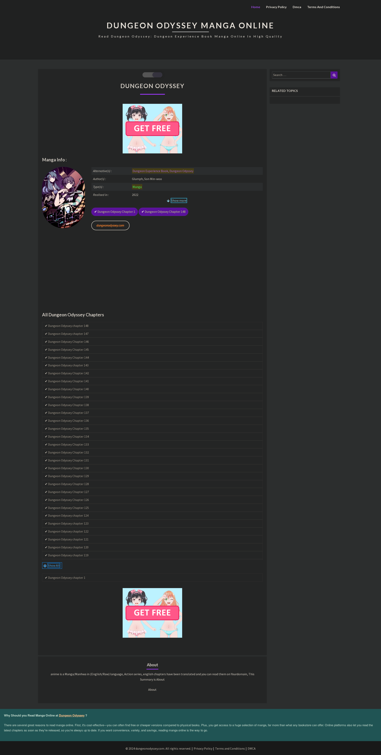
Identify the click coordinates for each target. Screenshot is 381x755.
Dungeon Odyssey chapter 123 (68, 523)
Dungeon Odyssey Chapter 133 (68, 444)
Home (255, 7)
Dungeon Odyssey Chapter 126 (68, 500)
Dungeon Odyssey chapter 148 (165, 212)
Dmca (297, 7)
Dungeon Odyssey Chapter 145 (68, 349)
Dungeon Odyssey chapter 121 (68, 539)
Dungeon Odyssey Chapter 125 (68, 508)
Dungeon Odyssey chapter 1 (116, 212)
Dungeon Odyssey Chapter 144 (68, 357)
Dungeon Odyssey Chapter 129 (68, 476)
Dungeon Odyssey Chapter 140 (68, 389)
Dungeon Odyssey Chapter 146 (68, 342)
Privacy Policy (276, 7)
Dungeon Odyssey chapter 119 (68, 555)
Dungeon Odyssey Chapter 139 (68, 397)
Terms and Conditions (323, 7)
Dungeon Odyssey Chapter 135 (68, 428)
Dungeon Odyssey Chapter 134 (68, 436)
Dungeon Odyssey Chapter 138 (68, 405)
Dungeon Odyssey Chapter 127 (68, 492)
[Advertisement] (152, 274)
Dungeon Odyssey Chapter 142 (68, 373)
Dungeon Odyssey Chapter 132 (68, 452)
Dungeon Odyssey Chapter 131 (68, 460)
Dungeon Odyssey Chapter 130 (68, 468)
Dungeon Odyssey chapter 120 (68, 547)
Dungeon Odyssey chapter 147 (68, 334)
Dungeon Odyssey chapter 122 (68, 531)
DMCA (252, 748)
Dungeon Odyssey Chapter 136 (68, 421)
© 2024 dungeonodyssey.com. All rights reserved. (158, 748)
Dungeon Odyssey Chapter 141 (68, 381)
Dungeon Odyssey (72, 715)
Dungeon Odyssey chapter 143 (68, 365)
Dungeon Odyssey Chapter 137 (68, 413)
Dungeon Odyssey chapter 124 (68, 515)
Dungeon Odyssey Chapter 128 (68, 484)
